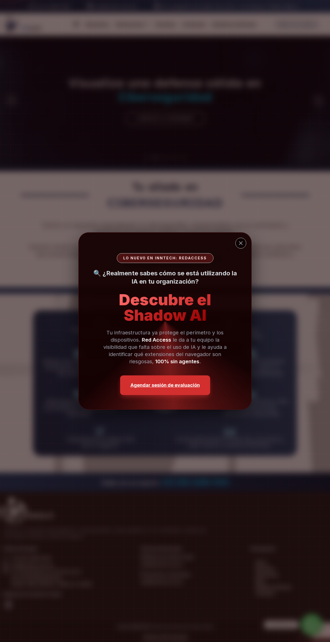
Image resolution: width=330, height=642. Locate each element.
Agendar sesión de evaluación (165, 385)
